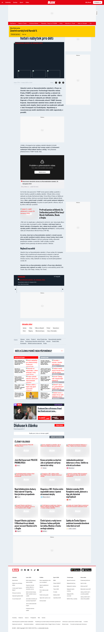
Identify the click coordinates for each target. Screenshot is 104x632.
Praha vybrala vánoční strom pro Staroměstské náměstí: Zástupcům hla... (20, 379)
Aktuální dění (27, 324)
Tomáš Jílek (55, 341)
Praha (45, 343)
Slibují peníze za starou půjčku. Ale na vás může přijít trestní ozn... (19, 394)
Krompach (23, 343)
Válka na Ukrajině (39, 328)
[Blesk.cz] (51, 2)
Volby (30, 328)
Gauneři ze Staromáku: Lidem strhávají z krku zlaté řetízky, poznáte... (20, 370)
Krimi (24, 331)
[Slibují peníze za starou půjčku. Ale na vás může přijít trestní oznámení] (32, 395)
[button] (75, 570)
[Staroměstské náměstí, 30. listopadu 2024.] (28, 43)
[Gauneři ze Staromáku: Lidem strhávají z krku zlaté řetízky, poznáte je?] (32, 371)
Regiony (31, 331)
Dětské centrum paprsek (35, 343)
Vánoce (22, 339)
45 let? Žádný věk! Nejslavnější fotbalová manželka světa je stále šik (45, 378)
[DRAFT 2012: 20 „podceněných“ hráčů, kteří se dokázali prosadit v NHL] (58, 387)
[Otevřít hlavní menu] (2, 2)
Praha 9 (33, 339)
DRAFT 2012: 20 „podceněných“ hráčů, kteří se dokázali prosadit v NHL (45, 387)
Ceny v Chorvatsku (52, 331)
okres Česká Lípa (42, 339)
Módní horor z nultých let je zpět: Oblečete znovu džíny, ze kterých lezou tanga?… (45, 395)
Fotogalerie (21, 277)
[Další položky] (94, 23)
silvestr (48, 341)
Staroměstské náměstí (54, 339)
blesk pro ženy (56, 398)
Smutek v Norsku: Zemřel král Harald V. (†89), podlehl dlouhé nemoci (46, 362)
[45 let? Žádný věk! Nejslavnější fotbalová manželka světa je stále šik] (58, 379)
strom (27, 339)
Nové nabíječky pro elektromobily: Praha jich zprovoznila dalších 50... (20, 362)
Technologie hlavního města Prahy (35, 341)
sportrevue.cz (56, 382)
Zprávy (24, 328)
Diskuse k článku (26, 425)
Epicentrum (56, 328)
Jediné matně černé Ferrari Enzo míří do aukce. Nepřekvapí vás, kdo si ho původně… (46, 371)
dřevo (22, 341)
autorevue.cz (56, 374)
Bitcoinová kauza (40, 331)
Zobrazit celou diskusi (57, 437)
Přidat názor (59, 425)
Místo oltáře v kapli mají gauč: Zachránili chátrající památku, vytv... (20, 386)
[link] (22, 570)
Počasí (48, 328)
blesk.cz (55, 366)
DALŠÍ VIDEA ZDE (58, 404)
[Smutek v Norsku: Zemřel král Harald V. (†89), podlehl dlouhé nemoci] (58, 363)
